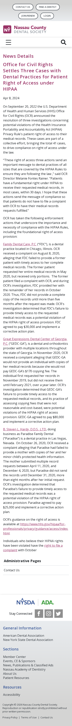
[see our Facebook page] (39, 613)
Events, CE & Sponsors (19, 661)
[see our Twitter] (58, 613)
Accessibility (11, 695)
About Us (10, 674)
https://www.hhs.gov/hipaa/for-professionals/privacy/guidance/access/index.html (35, 528)
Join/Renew (28, 15)
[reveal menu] (8, 42)
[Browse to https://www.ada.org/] (36, 602)
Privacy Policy (9, 717)
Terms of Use (29, 717)
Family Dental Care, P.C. (19, 244)
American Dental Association (23, 635)
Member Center (14, 657)
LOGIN (47, 15)
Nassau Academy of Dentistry (24, 669)
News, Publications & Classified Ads (28, 665)
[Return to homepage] (36, 29)
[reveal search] (63, 42)
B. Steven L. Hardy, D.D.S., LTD (24, 429)
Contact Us (23, 7)
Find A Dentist (47, 7)
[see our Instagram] (49, 613)
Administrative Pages (22, 561)
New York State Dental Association (28, 640)
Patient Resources (16, 678)
